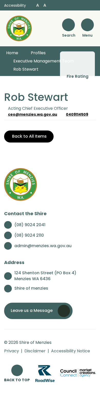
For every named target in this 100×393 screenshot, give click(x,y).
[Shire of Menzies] (19, 28)
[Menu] (87, 24)
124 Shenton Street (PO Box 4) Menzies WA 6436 (45, 276)
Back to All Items (29, 136)
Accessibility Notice (70, 351)
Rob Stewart (25, 69)
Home (12, 53)
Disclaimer (35, 351)
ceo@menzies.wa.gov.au (32, 114)
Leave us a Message (32, 310)
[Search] (68, 24)
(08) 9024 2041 (29, 225)
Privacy (11, 351)
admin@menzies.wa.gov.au (43, 246)
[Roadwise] (45, 373)
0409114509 (77, 114)
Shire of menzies (31, 288)
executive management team (43, 61)
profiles (38, 53)
